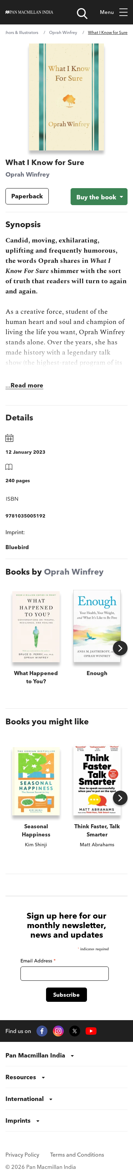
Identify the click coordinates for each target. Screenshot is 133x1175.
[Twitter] (74, 1031)
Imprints (18, 1120)
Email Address (38, 961)
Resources (20, 1077)
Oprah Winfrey (63, 32)
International (24, 1099)
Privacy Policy (22, 1154)
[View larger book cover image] (66, 96)
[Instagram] (58, 1031)
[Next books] (120, 648)
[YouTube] (91, 1031)
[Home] (29, 12)
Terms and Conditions (77, 1154)
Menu (107, 12)
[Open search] (82, 13)
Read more (27, 385)
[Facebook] (41, 1031)
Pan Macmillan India (35, 1055)
